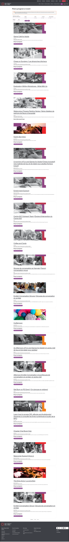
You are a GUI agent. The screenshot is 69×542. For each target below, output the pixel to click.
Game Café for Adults (21, 36)
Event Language (51, 16)
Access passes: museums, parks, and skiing (27, 533)
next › (38, 519)
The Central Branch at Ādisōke (16, 532)
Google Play (65, 528)
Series (35, 16)
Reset (28, 20)
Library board (3, 531)
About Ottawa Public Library (5, 529)
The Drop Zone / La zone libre (24, 481)
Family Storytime (20, 137)
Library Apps (66, 528)
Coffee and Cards (20, 243)
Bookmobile (13, 531)
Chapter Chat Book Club (23, 431)
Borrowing (25, 528)
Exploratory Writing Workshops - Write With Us (30, 86)
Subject (26, 16)
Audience (14, 19)
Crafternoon (18, 323)
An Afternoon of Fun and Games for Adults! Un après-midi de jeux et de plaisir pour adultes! (34, 349)
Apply (26, 20)
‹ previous (31, 519)
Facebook (57, 528)
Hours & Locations (15, 528)
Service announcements (15, 534)
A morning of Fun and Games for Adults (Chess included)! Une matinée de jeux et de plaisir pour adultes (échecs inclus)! (34, 164)
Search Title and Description (16, 16)
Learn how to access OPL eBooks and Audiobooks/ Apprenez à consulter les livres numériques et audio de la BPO (34, 416)
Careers (3, 537)
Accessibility (58, 532)
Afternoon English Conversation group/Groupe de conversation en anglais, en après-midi (32, 376)
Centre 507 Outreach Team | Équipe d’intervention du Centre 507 (33, 217)
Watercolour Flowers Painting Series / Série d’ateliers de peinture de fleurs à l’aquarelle (34, 112)
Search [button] (67, 4)
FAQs (24, 531)
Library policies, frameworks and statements (6, 534)
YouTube (63, 528)
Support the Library (37, 528)
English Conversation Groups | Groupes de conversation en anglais (34, 297)
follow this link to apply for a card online (46, 12)
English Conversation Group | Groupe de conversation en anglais (34, 507)
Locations (43, 16)
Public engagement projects (37, 531)
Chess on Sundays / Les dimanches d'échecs (30, 61)
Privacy (58, 530)
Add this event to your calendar (18, 68)
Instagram (59, 528)
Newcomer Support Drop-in (24, 456)
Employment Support (21, 191)
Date (19, 19)
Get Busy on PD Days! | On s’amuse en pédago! (31, 389)
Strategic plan (3, 532)
